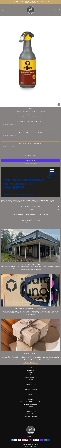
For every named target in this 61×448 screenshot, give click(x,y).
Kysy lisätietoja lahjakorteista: (30, 206)
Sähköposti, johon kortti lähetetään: (30, 121)
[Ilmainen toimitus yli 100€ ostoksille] (30, 290)
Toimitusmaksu (31, 116)
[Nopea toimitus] (30, 335)
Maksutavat (30, 367)
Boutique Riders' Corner (30, 384)
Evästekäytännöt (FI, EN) (30, 377)
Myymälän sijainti (30, 362)
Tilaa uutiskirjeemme (30, 420)
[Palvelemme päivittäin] (30, 245)
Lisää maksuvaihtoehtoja (30, 163)
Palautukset (30, 372)
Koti (30, 108)
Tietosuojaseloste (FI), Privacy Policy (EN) (30, 375)
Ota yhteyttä (30, 387)
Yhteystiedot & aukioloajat (30, 389)
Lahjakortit (30, 379)
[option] (30, 2)
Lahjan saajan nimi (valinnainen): (30, 132)
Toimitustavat (30, 370)
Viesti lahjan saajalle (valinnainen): (30, 143)
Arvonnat (30, 382)
